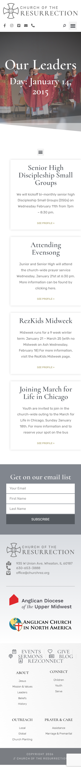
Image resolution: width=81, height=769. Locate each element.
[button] (73, 26)
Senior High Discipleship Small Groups (45, 175)
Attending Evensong (46, 248)
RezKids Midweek (45, 320)
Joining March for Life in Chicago (46, 393)
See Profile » (45, 223)
